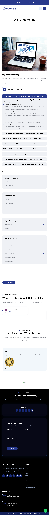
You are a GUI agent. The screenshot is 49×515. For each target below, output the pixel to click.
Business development (10, 257)
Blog (25, 478)
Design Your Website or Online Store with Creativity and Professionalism (14, 496)
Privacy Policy (27, 485)
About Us (26, 468)
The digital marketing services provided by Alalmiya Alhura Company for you (24, 96)
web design (7, 181)
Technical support (9, 261)
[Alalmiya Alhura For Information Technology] (40, 8)
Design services (8, 228)
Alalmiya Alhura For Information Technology (28, 513)
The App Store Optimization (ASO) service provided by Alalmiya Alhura (23, 138)
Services (21, 23)
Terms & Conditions (28, 482)
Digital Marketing (8, 224)
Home (15, 23)
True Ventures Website (29, 487)
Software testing (8, 249)
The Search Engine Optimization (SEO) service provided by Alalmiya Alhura (24, 133)
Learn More (7, 368)
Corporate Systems (9, 245)
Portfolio (26, 475)
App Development (9, 185)
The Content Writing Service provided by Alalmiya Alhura (19, 154)
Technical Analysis (9, 242)
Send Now (12, 448)
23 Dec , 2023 (11, 505)
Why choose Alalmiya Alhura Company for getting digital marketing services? (24, 164)
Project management (9, 253)
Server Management (9, 210)
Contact (26, 480)
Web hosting (7, 207)
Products (26, 473)
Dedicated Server (9, 203)
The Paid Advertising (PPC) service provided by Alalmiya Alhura (21, 143)
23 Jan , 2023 (11, 498)
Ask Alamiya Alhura (9, 282)
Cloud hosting (8, 199)
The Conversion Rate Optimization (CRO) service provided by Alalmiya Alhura (24, 159)
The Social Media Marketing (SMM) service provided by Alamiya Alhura (22, 149)
